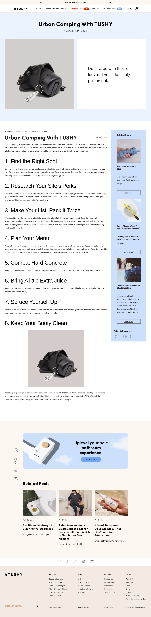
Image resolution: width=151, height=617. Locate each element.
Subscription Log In (57, 578)
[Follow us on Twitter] (16, 462)
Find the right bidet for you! (75, 2)
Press (128, 585)
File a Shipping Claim (58, 588)
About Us (129, 578)
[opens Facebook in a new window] (116, 336)
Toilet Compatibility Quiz (136, 598)
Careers (129, 592)
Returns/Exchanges (57, 585)
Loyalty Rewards (56, 592)
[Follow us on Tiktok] (16, 458)
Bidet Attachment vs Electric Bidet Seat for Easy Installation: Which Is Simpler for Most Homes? (74, 532)
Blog (128, 588)
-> (36, 606)
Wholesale (108, 585)
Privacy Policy (109, 607)
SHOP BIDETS (91, 459)
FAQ (79, 578)
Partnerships (109, 582)
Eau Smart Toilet (76, 8)
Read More (128, 192)
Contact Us (108, 578)
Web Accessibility (55, 607)
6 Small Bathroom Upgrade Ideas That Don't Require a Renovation (108, 530)
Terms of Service (83, 607)
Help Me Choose (110, 8)
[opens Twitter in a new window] (122, 336)
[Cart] (135, 9)
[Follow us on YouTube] (16, 478)
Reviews (129, 582)
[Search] (131, 9)
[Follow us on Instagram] (16, 450)
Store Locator (109, 592)
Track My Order (55, 582)
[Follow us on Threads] (16, 470)
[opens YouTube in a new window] (132, 336)
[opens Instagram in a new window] (127, 336)
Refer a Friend (55, 595)
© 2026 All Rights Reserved (135, 607)
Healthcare (108, 588)
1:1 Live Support (84, 585)
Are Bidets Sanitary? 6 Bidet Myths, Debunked (38, 527)
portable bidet (35, 399)
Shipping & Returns (86, 588)
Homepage (9, 131)
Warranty (81, 592)
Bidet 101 (19, 131)
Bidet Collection (132, 595)
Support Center (84, 582)
